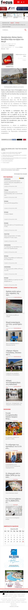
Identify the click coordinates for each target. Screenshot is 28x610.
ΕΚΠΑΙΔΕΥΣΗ (8, 602)
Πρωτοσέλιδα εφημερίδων (11, 203)
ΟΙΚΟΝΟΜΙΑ (7, 179)
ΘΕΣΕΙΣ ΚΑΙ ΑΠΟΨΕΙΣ (21, 600)
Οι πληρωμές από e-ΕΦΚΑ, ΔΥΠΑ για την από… (13, 475)
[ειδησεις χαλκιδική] (4, 594)
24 (5, 541)
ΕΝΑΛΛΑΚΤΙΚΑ (2, 602)
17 (5, 539)
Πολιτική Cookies (22, 590)
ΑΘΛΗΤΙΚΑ (10, 596)
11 (8, 537)
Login (21, 2)
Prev (5, 313)
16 (23, 537)
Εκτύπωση (3, 48)
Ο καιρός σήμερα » (15, 170)
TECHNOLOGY (17, 602)
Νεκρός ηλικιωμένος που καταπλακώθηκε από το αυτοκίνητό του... (13, 193)
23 (23, 539)
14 (17, 537)
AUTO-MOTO (16, 599)
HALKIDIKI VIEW (24, 602)
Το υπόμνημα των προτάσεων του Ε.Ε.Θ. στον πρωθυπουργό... (13, 247)
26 (11, 541)
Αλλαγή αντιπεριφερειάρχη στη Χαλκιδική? (13, 382)
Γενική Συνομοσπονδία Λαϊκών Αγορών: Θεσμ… (12, 416)
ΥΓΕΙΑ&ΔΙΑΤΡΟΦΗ (21, 596)
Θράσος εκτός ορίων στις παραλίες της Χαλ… (13, 293)
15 (20, 537)
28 (17, 541)
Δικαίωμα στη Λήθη (6, 590)
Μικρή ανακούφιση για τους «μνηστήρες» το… (14, 324)
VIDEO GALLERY (13, 603)
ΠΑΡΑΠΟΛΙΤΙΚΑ (10, 599)
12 (11, 537)
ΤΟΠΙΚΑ (6, 190)
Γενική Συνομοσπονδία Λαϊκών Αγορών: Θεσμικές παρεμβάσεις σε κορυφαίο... (13, 182)
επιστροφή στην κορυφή (20, 174)
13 (14, 537)
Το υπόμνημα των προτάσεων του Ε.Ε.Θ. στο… (14, 446)
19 (11, 539)
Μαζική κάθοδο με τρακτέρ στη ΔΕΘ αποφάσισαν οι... (13, 280)
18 (8, 539)
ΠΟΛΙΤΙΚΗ (6, 234)
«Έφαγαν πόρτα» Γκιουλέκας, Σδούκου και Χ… (13, 352)
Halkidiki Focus (11, 45)
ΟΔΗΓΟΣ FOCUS (14, 605)
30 (23, 541)
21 (17, 539)
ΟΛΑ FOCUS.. (13, 597)
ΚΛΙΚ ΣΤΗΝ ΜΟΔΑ (23, 599)
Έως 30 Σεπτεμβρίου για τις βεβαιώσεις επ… (13, 501)
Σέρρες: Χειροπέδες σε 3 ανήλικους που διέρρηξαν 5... (13, 258)
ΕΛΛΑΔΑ (21, 47)
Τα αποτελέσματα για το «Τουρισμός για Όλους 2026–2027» (7, 15)
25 (8, 541)
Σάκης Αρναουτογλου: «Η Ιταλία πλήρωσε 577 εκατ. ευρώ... (12, 236)
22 (20, 539)
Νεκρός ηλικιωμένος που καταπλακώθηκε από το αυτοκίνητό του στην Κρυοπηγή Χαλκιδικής (18, 16)
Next (24, 313)
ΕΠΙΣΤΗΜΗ (13, 602)
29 (20, 541)
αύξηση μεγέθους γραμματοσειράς (13, 46)
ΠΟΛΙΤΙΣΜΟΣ (15, 596)
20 (14, 539)
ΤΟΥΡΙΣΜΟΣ (11, 594)
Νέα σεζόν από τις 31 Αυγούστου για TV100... (13, 225)
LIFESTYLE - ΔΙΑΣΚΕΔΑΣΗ (6, 600)
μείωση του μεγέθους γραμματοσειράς (12, 46)
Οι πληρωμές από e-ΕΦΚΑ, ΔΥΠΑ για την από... (13, 269)
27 (14, 541)
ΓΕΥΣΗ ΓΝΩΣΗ (14, 600)
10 (5, 537)
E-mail (7, 48)
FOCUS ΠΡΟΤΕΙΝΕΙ (4, 599)
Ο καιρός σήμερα (5, 162)
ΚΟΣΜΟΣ (19, 594)
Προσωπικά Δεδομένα (14, 590)
